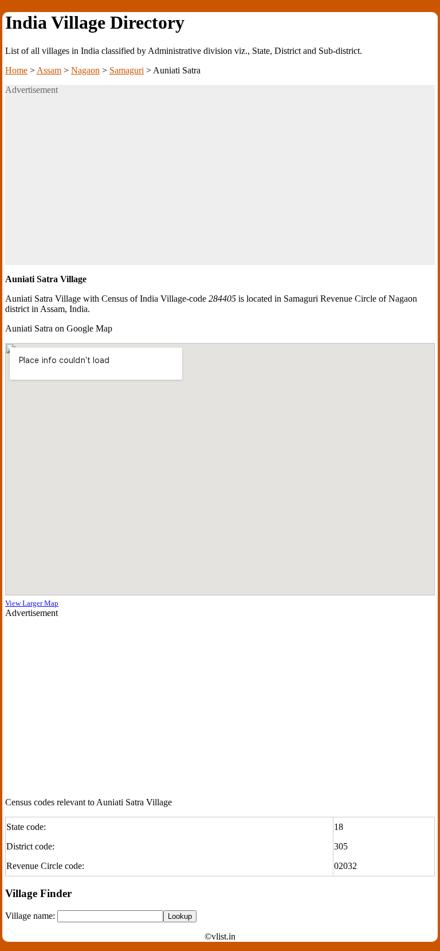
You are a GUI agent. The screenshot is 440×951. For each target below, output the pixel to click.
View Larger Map (31, 603)
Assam (49, 70)
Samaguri (126, 70)
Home (16, 70)
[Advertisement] (220, 184)
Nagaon (85, 70)
